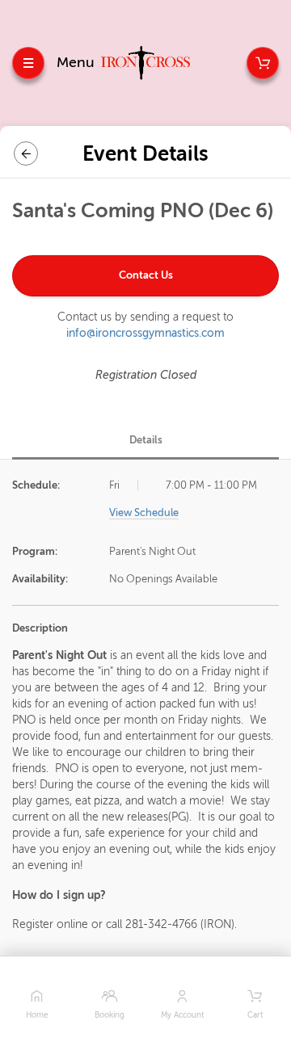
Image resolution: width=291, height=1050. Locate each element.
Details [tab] (145, 440)
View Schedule (144, 512)
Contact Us (146, 275)
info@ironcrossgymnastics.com (145, 333)
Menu (76, 62)
